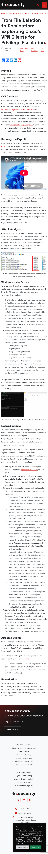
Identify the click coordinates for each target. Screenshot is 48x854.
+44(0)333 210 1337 (13, 721)
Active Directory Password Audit (24, 761)
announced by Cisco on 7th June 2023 (18, 109)
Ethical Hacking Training (24, 772)
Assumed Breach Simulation (24, 779)
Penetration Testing (24, 745)
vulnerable (26, 659)
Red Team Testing (24, 755)
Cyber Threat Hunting (24, 776)
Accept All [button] (35, 847)
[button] (44, 5)
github (4, 146)
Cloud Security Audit (24, 765)
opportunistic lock (29, 470)
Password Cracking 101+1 (24, 786)
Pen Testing (34, 49)
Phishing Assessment (24, 758)
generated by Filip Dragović (21, 125)
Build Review (24, 751)
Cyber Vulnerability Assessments (24, 748)
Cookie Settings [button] (22, 847)
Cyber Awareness (24, 782)
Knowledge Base (24, 49)
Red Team (42, 49)
